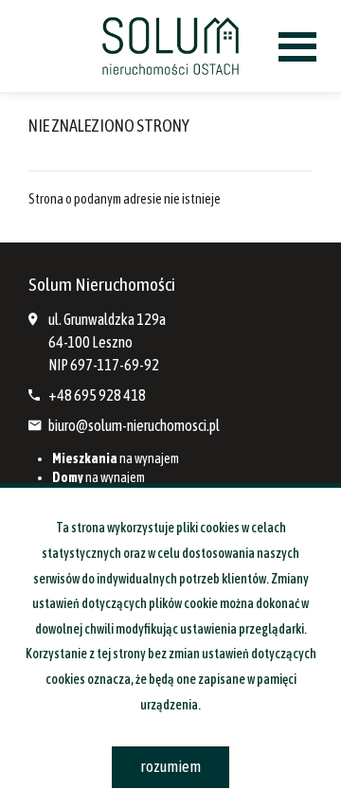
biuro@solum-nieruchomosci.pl (134, 425)
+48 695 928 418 (97, 395)
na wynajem (115, 458)
